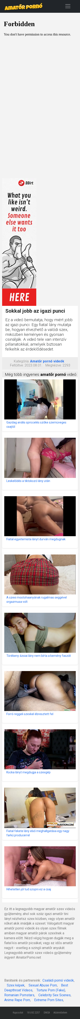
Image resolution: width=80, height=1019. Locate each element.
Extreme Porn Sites (48, 1000)
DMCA (47, 1012)
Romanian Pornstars (19, 995)
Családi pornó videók (58, 980)
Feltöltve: (17, 365)
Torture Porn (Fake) (50, 990)
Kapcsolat (18, 1012)
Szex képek (16, 985)
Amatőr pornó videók (47, 361)
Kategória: (21, 361)
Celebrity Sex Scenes (54, 995)
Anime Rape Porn (17, 1000)
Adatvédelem (60, 1012)
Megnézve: (53, 365)
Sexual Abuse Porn (43, 985)
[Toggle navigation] (68, 6)
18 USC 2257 (33, 1012)
